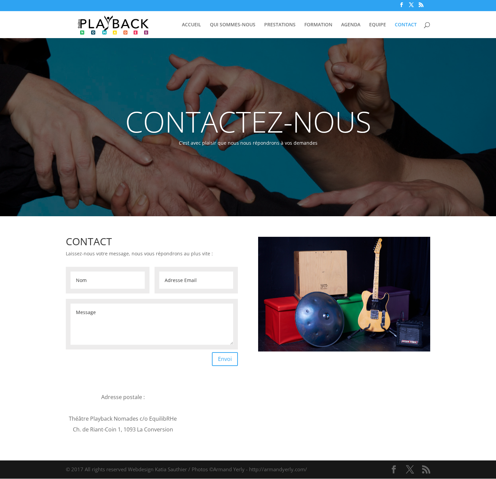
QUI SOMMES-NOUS (232, 25)
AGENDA (350, 25)
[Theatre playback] (344, 349)
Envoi (225, 359)
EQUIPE (377, 25)
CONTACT (406, 25)
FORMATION (318, 25)
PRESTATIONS (280, 25)
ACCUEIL (191, 25)
